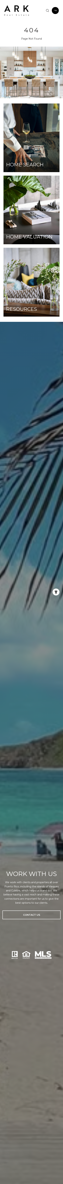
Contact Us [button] (31, 914)
